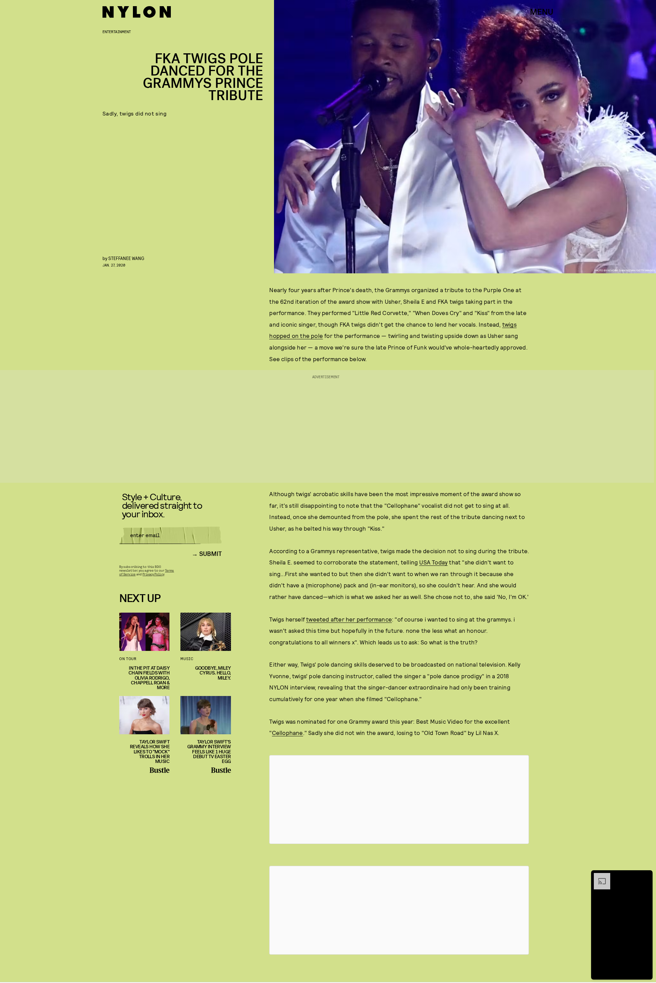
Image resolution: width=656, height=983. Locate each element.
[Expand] (598, 876)
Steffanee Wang (126, 258)
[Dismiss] (645, 876)
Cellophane (287, 732)
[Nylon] (136, 12)
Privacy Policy (153, 574)
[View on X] (399, 799)
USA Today (433, 562)
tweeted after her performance (349, 619)
